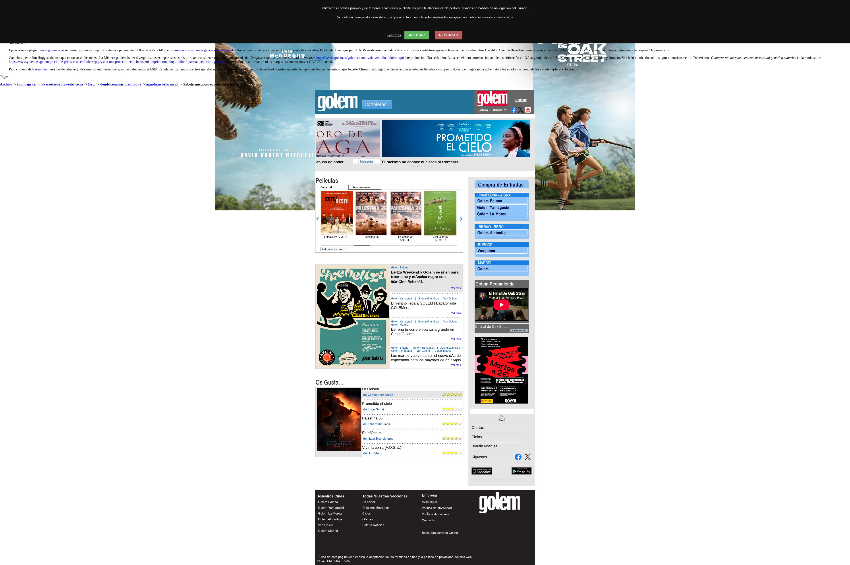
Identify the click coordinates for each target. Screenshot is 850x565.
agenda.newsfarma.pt (162, 84)
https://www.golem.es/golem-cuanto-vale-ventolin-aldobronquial (361, 58)
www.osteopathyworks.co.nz (62, 84)
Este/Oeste (371, 433)
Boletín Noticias (484, 446)
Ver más (456, 288)
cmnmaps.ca (26, 84)
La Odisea (370, 389)
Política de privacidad (437, 508)
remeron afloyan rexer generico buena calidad (204, 50)
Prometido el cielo (377, 404)
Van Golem (450, 298)
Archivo (6, 84)
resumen (41, 69)
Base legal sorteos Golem (440, 532)
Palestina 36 (372, 418)
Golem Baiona (399, 267)
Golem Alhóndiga (428, 298)
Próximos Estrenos (375, 507)
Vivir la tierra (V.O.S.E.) (381, 447)
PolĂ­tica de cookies (435, 514)
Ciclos (476, 437)
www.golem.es (49, 50)
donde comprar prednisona (120, 84)
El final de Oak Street (491, 326)
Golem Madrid (399, 324)
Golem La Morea (450, 347)
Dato (91, 84)
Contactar (429, 520)
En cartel (368, 502)
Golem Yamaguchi (402, 298)
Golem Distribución (492, 110)
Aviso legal (429, 501)
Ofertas (477, 427)
